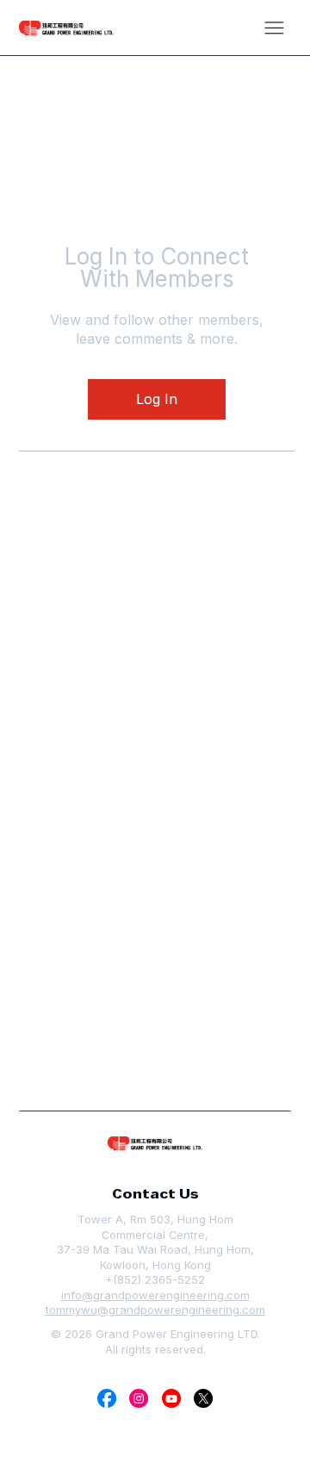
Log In (156, 399)
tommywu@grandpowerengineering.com (155, 1309)
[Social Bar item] (106, 1398)
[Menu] (274, 28)
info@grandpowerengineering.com (155, 1295)
